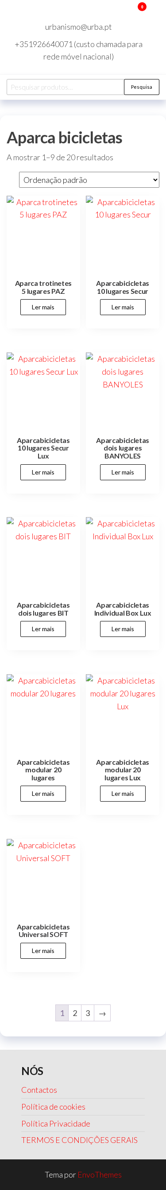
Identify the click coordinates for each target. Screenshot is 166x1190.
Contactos (39, 1090)
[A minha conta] (129, 12)
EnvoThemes (99, 1174)
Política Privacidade (55, 1123)
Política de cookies (53, 1106)
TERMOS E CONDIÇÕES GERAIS (79, 1140)
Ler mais (43, 307)
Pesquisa (141, 87)
